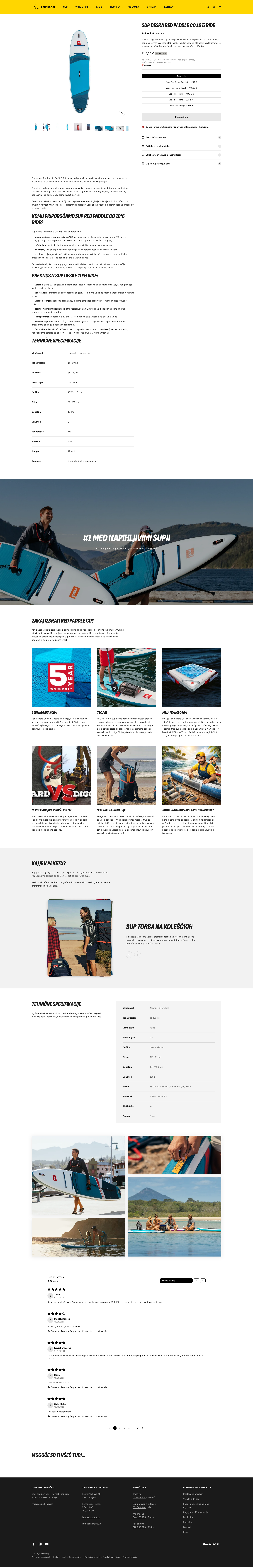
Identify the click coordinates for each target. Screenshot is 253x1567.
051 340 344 (139, 1507)
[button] (148, 33)
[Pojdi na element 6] (88, 127)
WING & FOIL (81, 7)
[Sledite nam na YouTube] (47, 1544)
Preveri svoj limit (164, 62)
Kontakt (187, 1527)
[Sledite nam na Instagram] (40, 1544)
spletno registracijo (41, 722)
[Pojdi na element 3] (57, 127)
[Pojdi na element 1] (36, 127)
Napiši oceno (168, 1280)
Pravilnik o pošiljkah (111, 1557)
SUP (65, 7)
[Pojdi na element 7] (99, 129)
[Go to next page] (143, 1428)
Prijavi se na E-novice (42, 1504)
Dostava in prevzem (193, 1494)
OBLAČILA (133, 7)
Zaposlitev (188, 1522)
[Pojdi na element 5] (78, 127)
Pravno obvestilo (130, 1557)
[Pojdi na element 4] (67, 127)
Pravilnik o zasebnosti (41, 1557)
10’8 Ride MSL (70, 267)
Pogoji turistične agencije (195, 1512)
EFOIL (99, 7)
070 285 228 (139, 1527)
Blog (185, 1532)
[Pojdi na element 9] (120, 129)
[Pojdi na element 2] (46, 127)
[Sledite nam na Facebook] (33, 1544)
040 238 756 (139, 1517)
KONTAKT (169, 7)
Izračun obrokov (148, 62)
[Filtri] (196, 1280)
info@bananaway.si (91, 1523)
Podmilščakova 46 (91, 1494)
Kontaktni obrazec (91, 1517)
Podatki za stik (59, 1557)
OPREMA (151, 7)
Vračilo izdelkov (191, 1499)
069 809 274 (139, 1497)
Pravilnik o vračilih (92, 1557)
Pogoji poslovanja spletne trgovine (196, 1506)
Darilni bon (188, 1517)
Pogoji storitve (75, 1557)
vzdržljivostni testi (41, 826)
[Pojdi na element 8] (109, 129)
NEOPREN (115, 7)
